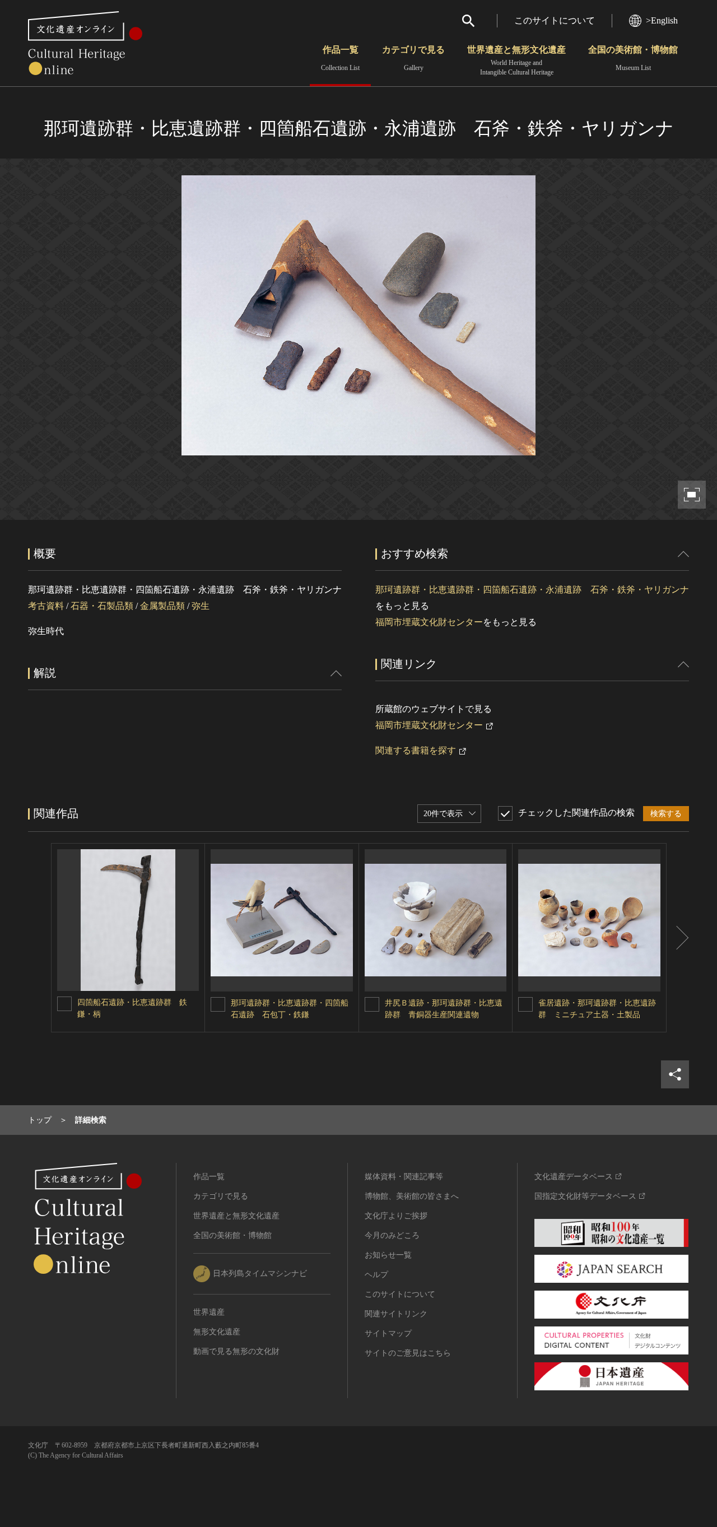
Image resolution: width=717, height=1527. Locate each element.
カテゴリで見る (413, 58)
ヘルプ (376, 1274)
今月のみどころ (392, 1235)
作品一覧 (340, 58)
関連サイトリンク (396, 1314)
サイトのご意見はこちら (408, 1353)
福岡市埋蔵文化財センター (429, 622)
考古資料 (46, 606)
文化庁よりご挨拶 (396, 1216)
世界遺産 (209, 1312)
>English (662, 20)
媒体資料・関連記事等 (404, 1176)
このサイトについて (554, 20)
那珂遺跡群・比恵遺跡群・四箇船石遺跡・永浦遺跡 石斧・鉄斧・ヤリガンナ (532, 589)
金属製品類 (162, 606)
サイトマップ (388, 1333)
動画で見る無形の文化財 (236, 1351)
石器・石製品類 (102, 606)
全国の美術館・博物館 (633, 58)
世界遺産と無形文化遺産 (516, 60)
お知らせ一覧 (388, 1255)
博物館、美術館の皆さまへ (412, 1196)
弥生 (200, 606)
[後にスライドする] (678, 937)
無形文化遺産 (216, 1332)
